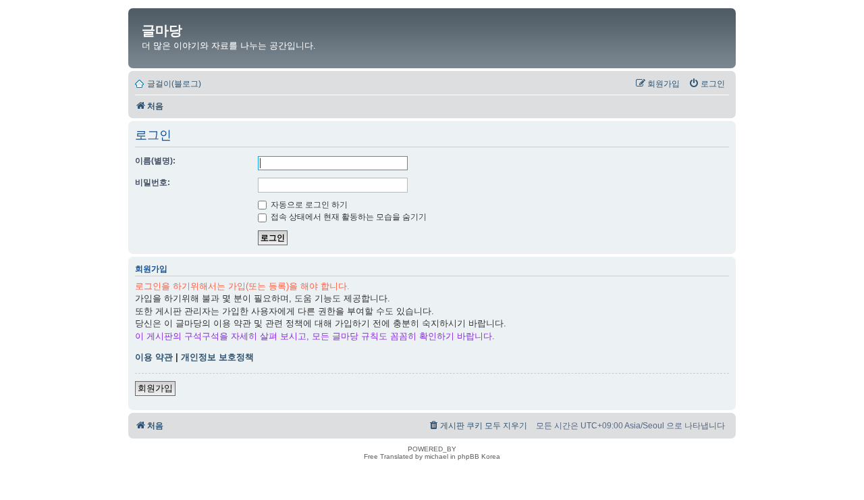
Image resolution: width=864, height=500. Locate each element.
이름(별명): (155, 161)
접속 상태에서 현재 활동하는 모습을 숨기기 (348, 217)
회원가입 (155, 388)
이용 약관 (154, 357)
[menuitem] (706, 84)
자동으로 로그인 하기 (308, 204)
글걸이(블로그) (174, 84)
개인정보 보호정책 (217, 357)
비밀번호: (152, 182)
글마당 (162, 30)
